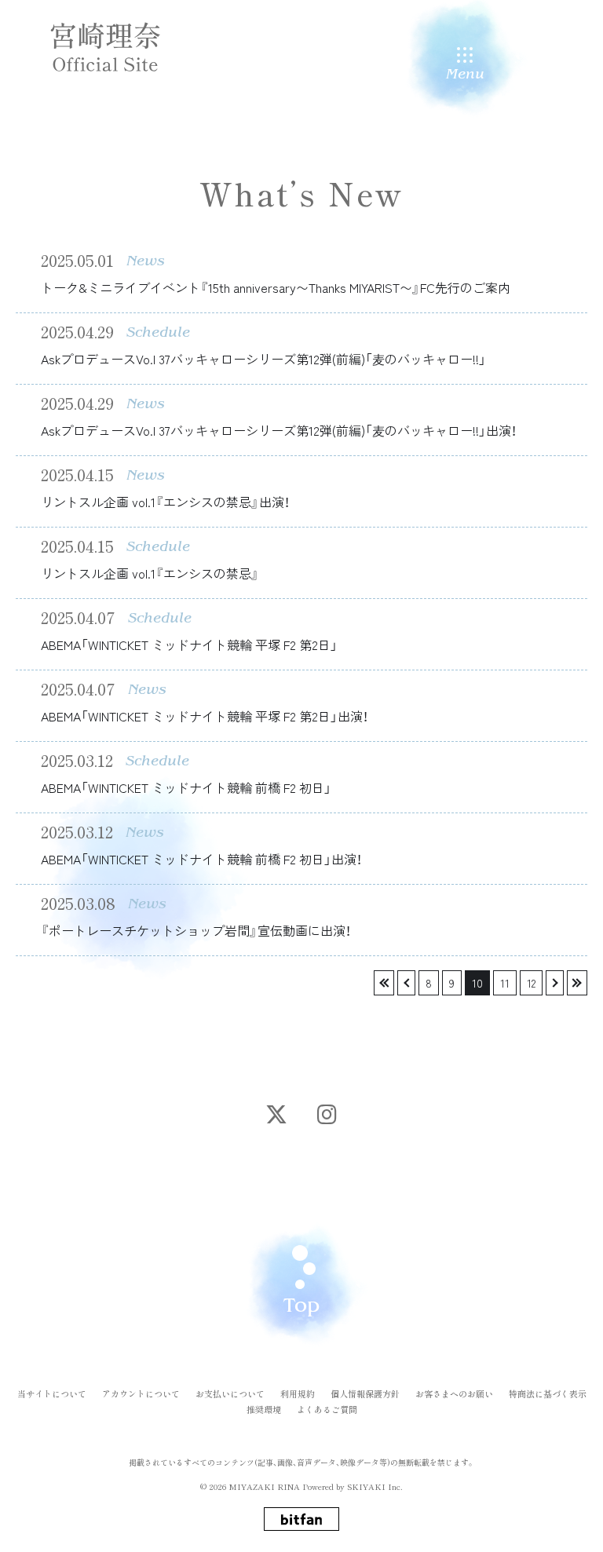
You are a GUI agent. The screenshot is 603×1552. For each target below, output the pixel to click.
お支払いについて (230, 1394)
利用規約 (297, 1394)
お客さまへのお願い (454, 1394)
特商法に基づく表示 (548, 1394)
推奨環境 (264, 1409)
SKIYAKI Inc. (375, 1486)
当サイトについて (51, 1394)
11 (505, 983)
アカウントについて (141, 1394)
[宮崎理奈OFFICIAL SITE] (105, 47)
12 (531, 983)
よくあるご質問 (327, 1409)
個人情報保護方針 (365, 1394)
